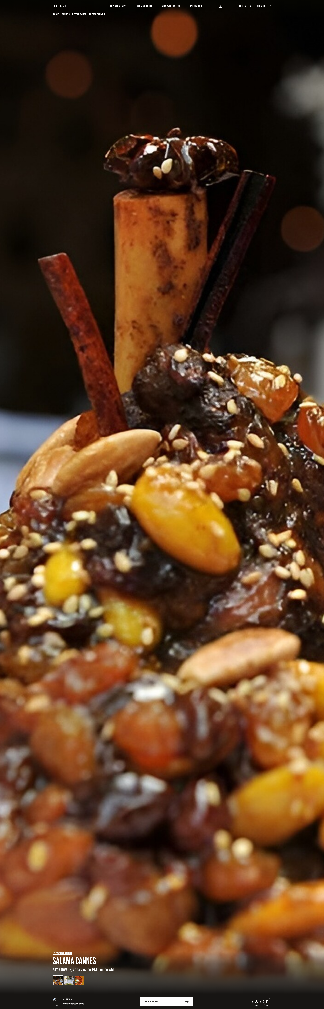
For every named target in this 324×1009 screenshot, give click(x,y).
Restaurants (79, 14)
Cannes (66, 14)
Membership (144, 5)
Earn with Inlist (170, 6)
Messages (196, 6)
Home (56, 14)
